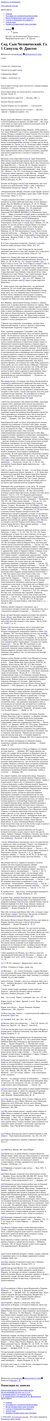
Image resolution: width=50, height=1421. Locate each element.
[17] (38, 520)
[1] (19, 78)
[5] (24, 183)
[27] (23, 955)
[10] (41, 261)
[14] (28, 396)
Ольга (20, 54)
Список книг (11, 22)
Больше (9, 29)
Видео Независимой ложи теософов (20, 18)
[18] (8, 619)
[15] (7, 462)
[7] (29, 212)
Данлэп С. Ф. (15, 1380)
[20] (45, 631)
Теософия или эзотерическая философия (22, 16)
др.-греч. (12, 1013)
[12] (23, 280)
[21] (8, 644)
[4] (6, 175)
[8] (33, 235)
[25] (15, 916)
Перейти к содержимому (11, 2)
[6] (21, 192)
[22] (11, 838)
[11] (21, 266)
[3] (29, 159)
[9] (43, 243)
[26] (31, 916)
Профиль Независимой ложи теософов (21, 24)
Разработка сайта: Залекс (11, 1419)
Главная (9, 14)
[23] (36, 883)
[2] (20, 140)
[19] (9, 627)
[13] (9, 383)
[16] (37, 507)
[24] (21, 900)
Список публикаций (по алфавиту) (19, 20)
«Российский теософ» (9, 6)
